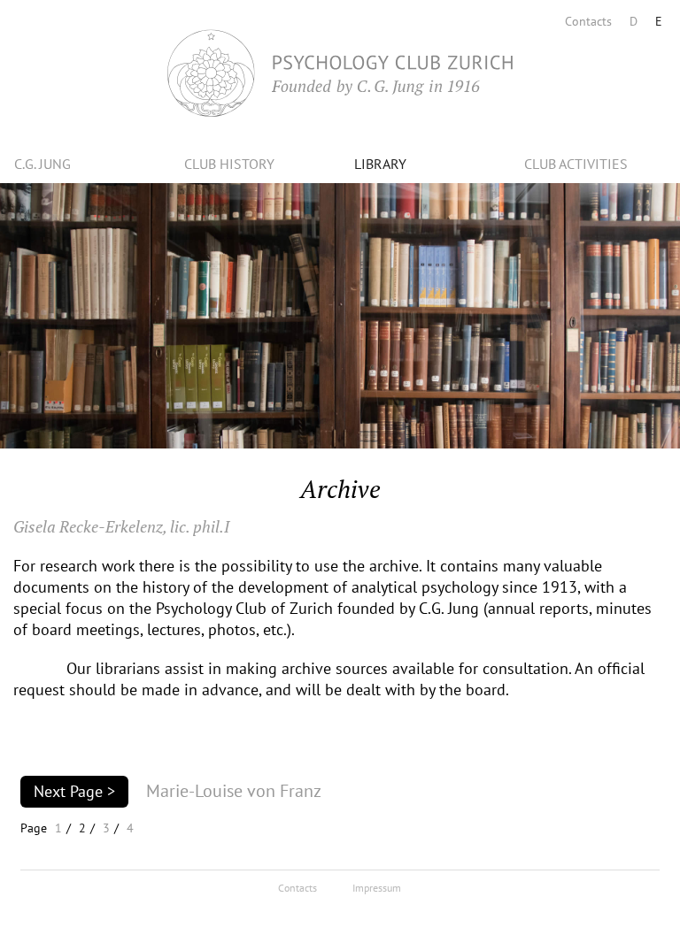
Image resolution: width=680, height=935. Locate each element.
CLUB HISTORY (229, 163)
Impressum (376, 887)
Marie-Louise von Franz (233, 790)
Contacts (588, 21)
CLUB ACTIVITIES (576, 163)
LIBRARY (380, 163)
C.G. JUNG (42, 163)
